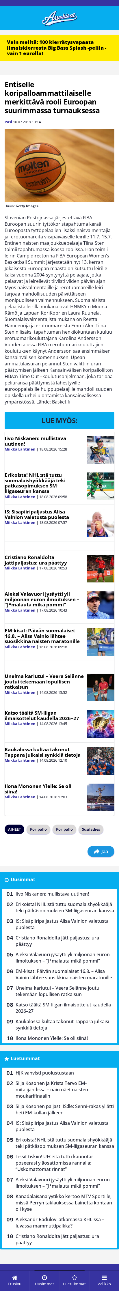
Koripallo (38, 829)
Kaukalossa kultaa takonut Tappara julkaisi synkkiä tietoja (43, 752)
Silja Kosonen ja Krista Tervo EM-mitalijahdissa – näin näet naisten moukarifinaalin (52, 1089)
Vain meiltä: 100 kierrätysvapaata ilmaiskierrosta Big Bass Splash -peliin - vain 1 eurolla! (56, 48)
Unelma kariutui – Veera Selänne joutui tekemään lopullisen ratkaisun (44, 681)
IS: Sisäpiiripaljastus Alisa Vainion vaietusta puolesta (37, 514)
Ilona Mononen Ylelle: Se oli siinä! (38, 789)
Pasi (8, 121)
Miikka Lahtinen (20, 449)
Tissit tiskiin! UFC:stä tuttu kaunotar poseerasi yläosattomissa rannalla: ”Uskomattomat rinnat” (54, 1162)
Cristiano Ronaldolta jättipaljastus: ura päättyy (36, 560)
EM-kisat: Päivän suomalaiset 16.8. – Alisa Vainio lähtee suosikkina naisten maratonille (42, 635)
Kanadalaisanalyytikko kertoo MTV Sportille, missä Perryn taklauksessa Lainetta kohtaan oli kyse (64, 1202)
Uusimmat (23, 879)
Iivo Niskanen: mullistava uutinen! (35, 441)
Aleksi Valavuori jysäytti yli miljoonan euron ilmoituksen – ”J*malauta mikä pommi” (42, 599)
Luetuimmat (25, 1058)
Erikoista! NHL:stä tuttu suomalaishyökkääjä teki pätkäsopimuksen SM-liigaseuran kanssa (35, 483)
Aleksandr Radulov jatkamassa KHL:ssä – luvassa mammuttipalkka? (60, 1222)
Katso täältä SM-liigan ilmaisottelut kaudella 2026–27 (42, 715)
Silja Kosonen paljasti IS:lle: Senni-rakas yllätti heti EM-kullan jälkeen (65, 1109)
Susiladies (91, 829)
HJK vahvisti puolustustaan (45, 1073)
